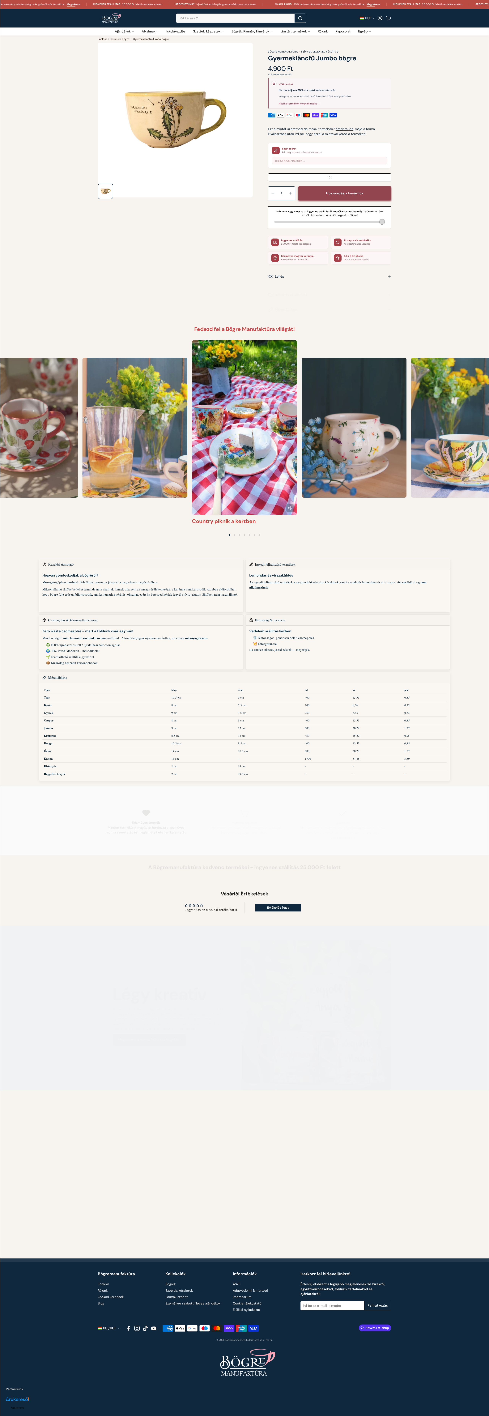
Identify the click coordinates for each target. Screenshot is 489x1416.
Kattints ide (344, 129)
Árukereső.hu (17, 1408)
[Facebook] (128, 1328)
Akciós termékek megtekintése (300, 103)
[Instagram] (137, 1328)
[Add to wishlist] (329, 177)
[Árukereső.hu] (17, 1401)
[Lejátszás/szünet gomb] (199, 347)
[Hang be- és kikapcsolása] (290, 508)
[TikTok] (145, 1328)
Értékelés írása (278, 908)
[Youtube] (153, 1328)
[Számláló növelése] (290, 193)
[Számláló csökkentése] (272, 193)
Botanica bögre (119, 39)
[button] (241, 18)
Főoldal (102, 39)
